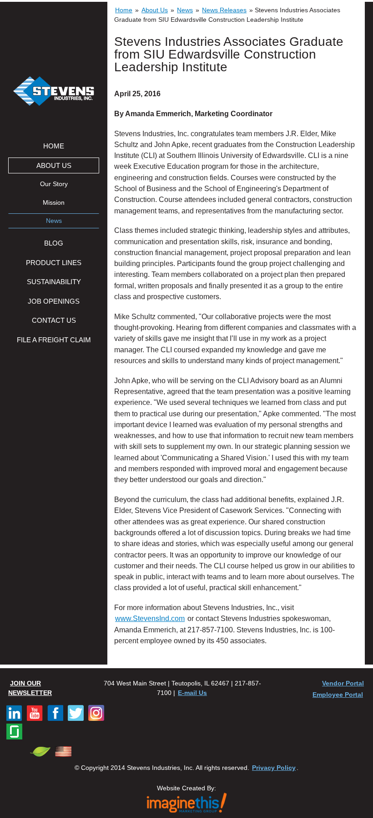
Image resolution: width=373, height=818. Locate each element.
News (54, 220)
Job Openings (54, 301)
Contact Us (54, 320)
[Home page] (53, 92)
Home (53, 146)
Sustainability (54, 282)
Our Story (54, 184)
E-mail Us (192, 692)
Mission (54, 202)
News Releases (224, 10)
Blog (53, 243)
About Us (53, 165)
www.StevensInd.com (150, 618)
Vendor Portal (343, 683)
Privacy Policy (274, 767)
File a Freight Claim (54, 340)
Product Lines (53, 262)
